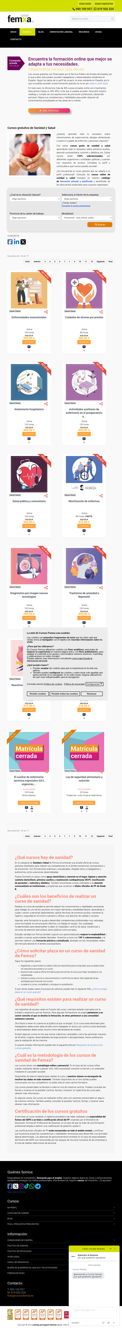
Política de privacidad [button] (74, 684)
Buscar (101, 224)
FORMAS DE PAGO (15, 1273)
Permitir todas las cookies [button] (65, 694)
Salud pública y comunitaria (29, 501)
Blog (41, 32)
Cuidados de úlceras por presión (84, 317)
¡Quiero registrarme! (104, 4)
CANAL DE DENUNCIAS (18, 1262)
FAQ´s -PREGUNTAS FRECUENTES (23, 1224)
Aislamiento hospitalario (29, 409)
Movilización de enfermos (84, 501)
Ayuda (98, 32)
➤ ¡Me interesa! (49, 110)
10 (80, 261)
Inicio (13, 32)
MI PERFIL (12, 1207)
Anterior (37, 261)
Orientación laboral (61, 32)
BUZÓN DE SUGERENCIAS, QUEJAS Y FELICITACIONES (32, 1267)
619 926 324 (105, 9)
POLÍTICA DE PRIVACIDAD (19, 1251)
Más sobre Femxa (16, 1192)
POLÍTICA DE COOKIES (17, 1246)
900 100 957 (83, 9)
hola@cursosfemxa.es (20, 1295)
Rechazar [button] (91, 694)
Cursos (26, 32)
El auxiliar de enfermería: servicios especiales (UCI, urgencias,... (29, 780)
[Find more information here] (94, 1285)
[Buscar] (112, 19)
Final (110, 261)
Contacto (15, 39)
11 (86, 261)
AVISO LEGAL (13, 1256)
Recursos (84, 32)
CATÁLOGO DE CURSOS (18, 1213)
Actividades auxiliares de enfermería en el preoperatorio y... (84, 413)
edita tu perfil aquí (98, 83)
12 (92, 261)
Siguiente (101, 261)
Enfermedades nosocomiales (29, 317)
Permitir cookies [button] (38, 694)
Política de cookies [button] (53, 684)
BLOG (10, 1218)
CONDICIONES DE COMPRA (20, 1240)
